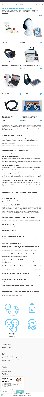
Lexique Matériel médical (6, 347)
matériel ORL (36, 145)
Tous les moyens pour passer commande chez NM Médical (13, 357)
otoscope (19, 145)
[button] (2, 395)
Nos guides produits (6, 360)
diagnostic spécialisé (23, 131)
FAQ (3, 354)
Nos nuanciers (5, 345)
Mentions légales (19, 395)
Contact (3, 353)
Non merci (5, 391)
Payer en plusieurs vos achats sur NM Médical (10, 359)
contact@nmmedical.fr (5, 374)
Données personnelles (27, 395)
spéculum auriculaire (26, 145)
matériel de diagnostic (12, 295)
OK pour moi (20, 391)
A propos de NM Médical (6, 344)
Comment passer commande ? (7, 356)
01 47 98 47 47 (4, 369)
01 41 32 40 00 (4, 367)
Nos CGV (14, 395)
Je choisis (12, 391)
